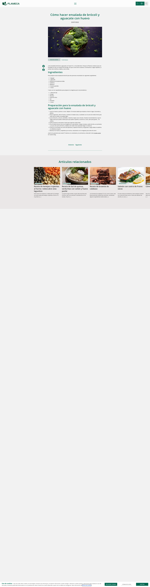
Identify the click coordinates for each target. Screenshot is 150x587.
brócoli (52, 78)
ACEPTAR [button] (142, 584)
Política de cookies (86, 585)
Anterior (71, 145)
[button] (138, 3)
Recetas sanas (54, 59)
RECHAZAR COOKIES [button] (111, 584)
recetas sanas (97, 133)
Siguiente (78, 145)
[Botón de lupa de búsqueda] (146, 3)
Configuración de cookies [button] (126, 584)
